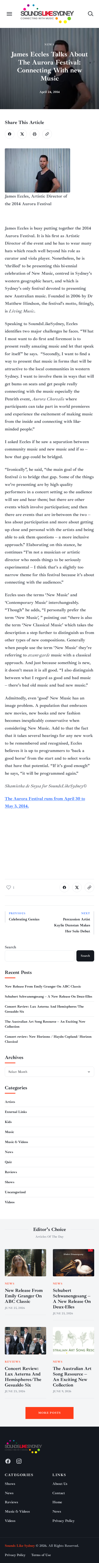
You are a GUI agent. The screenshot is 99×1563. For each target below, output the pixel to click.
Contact (58, 1493)
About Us (59, 1484)
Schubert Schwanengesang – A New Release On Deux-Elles (48, 996)
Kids (8, 1122)
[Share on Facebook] (9, 134)
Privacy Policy (63, 1521)
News (49, 44)
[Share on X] (22, 134)
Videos (10, 1202)
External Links (16, 1112)
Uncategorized (15, 1192)
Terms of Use (41, 1555)
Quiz (8, 1162)
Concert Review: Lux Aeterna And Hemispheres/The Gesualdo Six (23, 1377)
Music (9, 1132)
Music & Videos (16, 1142)
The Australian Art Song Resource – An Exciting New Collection (72, 1377)
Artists (10, 1102)
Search (10, 947)
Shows (9, 1182)
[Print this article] (34, 134)
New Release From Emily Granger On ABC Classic (43, 986)
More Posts (49, 1413)
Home (57, 1502)
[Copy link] (47, 134)
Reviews (11, 1172)
